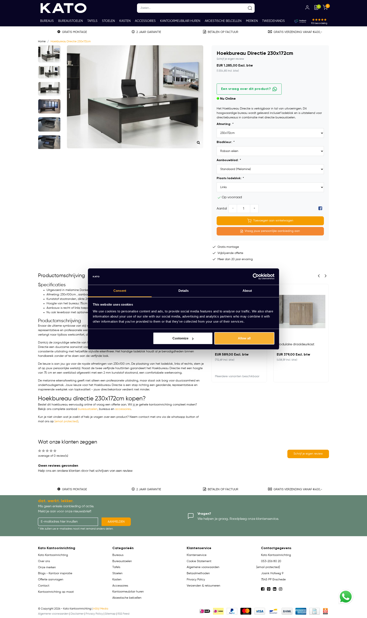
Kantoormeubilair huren (180, 21)
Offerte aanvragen (50, 579)
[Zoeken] (250, 8)
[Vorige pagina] (318, 275)
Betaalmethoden (198, 573)
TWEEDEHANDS (273, 21)
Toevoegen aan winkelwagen (273, 220)
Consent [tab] (119, 290)
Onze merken (47, 567)
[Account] (307, 8)
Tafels (92, 21)
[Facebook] (320, 208)
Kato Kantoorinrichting (53, 555)
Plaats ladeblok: (230, 178)
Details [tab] (183, 290)
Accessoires (145, 21)
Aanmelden (116, 521)
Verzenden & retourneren (203, 585)
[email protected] (66, 421)
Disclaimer (77, 613)
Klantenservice (196, 555)
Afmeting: (225, 124)
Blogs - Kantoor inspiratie (55, 573)
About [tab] (247, 290)
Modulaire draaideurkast (295, 344)
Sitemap (110, 613)
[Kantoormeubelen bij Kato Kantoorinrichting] (63, 8)
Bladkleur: (225, 142)
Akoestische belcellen (223, 21)
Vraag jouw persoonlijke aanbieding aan (272, 231)
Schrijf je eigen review (230, 59)
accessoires (123, 409)
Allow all (244, 338)
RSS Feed (123, 613)
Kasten (125, 21)
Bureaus (47, 21)
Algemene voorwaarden (203, 567)
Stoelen (108, 21)
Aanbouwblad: (229, 160)
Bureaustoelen (70, 21)
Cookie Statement (199, 561)
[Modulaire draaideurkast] (301, 311)
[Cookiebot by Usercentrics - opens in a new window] (255, 277)
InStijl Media (100, 608)
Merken (252, 21)
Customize (180, 338)
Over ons (44, 561)
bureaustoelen (87, 409)
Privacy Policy (196, 579)
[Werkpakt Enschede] (325, 611)
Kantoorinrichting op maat (56, 591)
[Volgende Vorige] (325, 275)
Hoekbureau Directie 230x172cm (71, 41)
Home (42, 41)
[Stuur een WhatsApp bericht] (345, 596)
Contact (43, 585)
